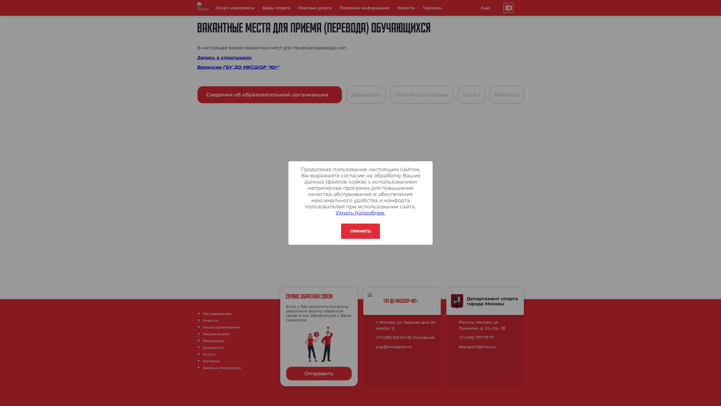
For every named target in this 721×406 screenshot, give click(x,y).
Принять (360, 231)
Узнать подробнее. (360, 213)
